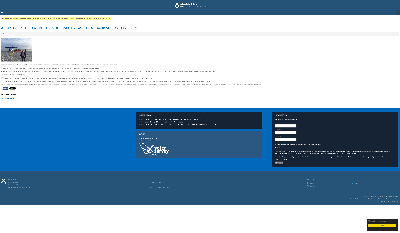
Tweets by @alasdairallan (9, 96)
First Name (278, 127)
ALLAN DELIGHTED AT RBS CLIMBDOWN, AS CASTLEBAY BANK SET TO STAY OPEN (69, 26)
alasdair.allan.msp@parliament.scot (163, 185)
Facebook (311, 181)
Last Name (278, 134)
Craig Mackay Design (393, 199)
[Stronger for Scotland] (200, 4)
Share (5, 86)
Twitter (356, 181)
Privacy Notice (5, 101)
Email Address (279, 121)
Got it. (382, 225)
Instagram (312, 184)
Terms (286, 157)
